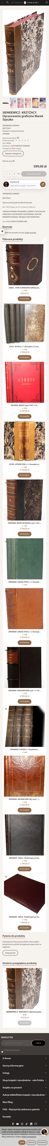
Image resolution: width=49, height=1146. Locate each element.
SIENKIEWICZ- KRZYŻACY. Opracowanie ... (24, 1012)
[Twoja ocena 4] (25, 141)
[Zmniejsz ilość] (14, 174)
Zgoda (22, 1142)
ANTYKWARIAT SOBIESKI (20, 146)
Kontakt (7, 1117)
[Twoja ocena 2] (19, 141)
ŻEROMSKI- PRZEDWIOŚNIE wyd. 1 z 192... (24, 691)
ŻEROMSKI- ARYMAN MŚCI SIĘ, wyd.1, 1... (24, 799)
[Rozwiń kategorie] (2, 2)
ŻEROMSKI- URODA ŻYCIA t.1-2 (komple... (24, 582)
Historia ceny (8, 161)
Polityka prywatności (12, 1050)
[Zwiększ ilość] (5, 174)
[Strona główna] (24, 2)
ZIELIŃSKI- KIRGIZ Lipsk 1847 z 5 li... (24, 405)
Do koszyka (24, 299)
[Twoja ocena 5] (28, 141)
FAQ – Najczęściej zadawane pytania (21, 1109)
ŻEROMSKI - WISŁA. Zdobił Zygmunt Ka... (24, 858)
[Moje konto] (46, 2)
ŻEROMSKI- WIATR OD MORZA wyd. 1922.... (24, 523)
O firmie (7, 1058)
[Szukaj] (7, 2)
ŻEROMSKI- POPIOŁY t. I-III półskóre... (24, 750)
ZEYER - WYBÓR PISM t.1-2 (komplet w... (24, 464)
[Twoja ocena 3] (22, 141)
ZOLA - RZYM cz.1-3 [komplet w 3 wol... (24, 347)
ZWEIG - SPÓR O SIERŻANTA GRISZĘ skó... (24, 288)
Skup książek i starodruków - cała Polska (23, 1080)
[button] (24, 53)
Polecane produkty (13, 239)
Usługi (6, 1073)
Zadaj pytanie (10, 953)
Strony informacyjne (13, 1066)
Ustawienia (42, 1142)
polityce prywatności (29, 1137)
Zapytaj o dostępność (13, 154)
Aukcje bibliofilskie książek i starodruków (24, 1095)
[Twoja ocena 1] (16, 141)
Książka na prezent (12, 1088)
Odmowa (31, 1142)
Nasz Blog (8, 1102)
